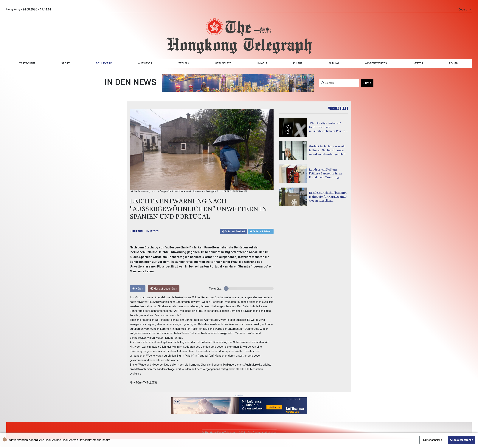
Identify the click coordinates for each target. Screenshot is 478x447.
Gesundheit (223, 63)
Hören (139, 288)
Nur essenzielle (432, 440)
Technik (184, 63)
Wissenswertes (376, 63)
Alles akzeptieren (461, 440)
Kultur (297, 63)
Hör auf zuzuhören (165, 288)
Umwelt (262, 63)
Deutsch (464, 9)
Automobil (145, 63)
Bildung (333, 63)
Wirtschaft (27, 63)
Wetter (418, 63)
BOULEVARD (137, 231)
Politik (454, 63)
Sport (65, 63)
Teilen (234, 231)
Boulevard (104, 63)
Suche (367, 82)
